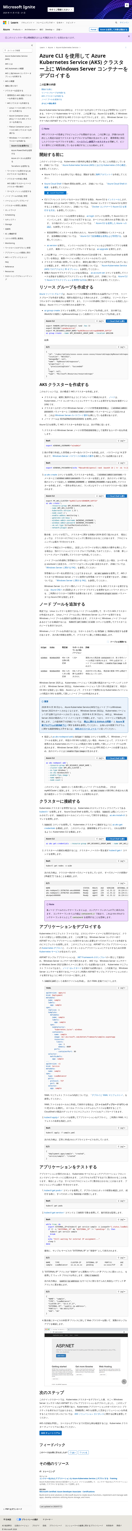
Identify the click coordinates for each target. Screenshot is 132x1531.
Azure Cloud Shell (52, 183)
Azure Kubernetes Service (67, 47)
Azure (50, 47)
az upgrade (102, 249)
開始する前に (47, 89)
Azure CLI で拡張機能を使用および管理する (100, 236)
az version (52, 245)
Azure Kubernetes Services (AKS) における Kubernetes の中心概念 (94, 165)
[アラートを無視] (127, 5)
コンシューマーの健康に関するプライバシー (83, 1525)
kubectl (43, 811)
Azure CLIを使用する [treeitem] (20, 145)
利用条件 (109, 1525)
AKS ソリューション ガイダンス (89, 1414)
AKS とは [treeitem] (9, 64)
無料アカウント (103, 174)
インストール (114, 199)
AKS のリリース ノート (86, 728)
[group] (86, 364)
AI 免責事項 (7, 1525)
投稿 (44, 1525)
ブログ (35, 1525)
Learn (42, 47)
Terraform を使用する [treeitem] (20, 166)
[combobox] (17, 50)
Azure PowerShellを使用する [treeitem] (21, 152)
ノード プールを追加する (52, 99)
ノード (112, 397)
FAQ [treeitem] (7, 262)
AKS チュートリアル (50, 1433)
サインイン (124, 22)
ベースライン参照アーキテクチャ (92, 141)
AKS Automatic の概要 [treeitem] (14, 68)
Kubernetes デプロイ (52, 948)
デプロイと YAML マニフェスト (106, 1095)
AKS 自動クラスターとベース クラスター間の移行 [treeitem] (19, 185)
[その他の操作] (125, 48)
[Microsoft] (4, 22)
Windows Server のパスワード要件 (71, 415)
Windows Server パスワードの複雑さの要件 (73, 456)
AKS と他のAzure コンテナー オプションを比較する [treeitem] (18, 75)
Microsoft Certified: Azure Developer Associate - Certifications (67, 1491)
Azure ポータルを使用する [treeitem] (21, 160)
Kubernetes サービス (49, 951)
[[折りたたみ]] (32, 45)
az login (90, 216)
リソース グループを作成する (53, 92)
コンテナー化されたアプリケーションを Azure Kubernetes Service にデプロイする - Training (78, 1478)
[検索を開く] (116, 22)
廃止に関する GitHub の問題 (97, 721)
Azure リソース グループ (51, 293)
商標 (118, 1525)
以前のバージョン (22, 1525)
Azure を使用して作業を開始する (113, 29)
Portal (93, 29)
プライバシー (54, 1525)
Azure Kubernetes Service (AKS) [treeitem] (16, 57)
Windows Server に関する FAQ (61, 567)
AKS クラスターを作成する (52, 96)
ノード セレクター (71, 968)
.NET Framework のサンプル (90, 957)
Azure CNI (55, 589)
